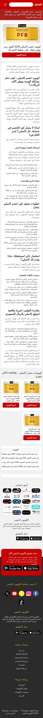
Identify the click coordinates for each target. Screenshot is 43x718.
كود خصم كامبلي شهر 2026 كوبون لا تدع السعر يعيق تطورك (11, 398)
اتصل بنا (22, 665)
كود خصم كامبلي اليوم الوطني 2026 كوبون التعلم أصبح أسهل (32, 398)
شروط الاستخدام (21, 661)
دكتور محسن (10, 713)
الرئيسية (38, 12)
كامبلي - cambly (12, 12)
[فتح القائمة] (5, 4)
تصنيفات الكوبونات (22, 692)
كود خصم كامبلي (13, 203)
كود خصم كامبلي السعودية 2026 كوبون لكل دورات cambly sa (32, 431)
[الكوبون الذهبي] (38, 4)
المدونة (21, 696)
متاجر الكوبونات (27, 12)
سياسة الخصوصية (21, 658)
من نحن (21, 650)
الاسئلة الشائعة (21, 654)
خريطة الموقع (21, 668)
